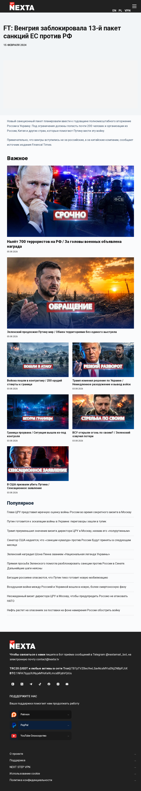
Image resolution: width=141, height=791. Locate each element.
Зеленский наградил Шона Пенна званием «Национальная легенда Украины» (58, 554)
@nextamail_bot (116, 654)
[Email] (67, 684)
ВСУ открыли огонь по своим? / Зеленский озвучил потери (101, 434)
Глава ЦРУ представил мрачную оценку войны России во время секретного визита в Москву (69, 512)
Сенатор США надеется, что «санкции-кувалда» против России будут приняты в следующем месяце (69, 542)
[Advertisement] (70, 84)
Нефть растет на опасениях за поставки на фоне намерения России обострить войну (63, 610)
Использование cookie (25, 773)
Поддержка (17, 760)
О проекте (16, 753)
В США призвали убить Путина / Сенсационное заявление (28, 486)
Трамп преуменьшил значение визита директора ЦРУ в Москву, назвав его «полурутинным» (68, 530)
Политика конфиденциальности (31, 780)
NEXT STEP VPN (20, 767)
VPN (128, 10)
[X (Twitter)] (22, 684)
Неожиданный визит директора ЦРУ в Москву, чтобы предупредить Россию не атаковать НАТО (67, 598)
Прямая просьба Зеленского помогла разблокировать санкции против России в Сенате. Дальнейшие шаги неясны (66, 566)
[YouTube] (13, 684)
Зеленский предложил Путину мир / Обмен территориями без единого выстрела (62, 332)
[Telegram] (31, 684)
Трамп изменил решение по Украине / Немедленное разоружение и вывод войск (101, 382)
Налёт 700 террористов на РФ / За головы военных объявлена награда (64, 244)
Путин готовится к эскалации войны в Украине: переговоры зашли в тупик (56, 521)
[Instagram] (58, 684)
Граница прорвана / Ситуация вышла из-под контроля (36, 434)
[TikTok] (40, 684)
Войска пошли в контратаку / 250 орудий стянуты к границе (34, 382)
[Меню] (134, 6)
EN (114, 10)
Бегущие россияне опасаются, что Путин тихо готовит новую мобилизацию (57, 577)
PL (120, 10)
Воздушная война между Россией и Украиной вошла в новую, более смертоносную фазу (66, 586)
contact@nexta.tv (47, 659)
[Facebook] (49, 684)
